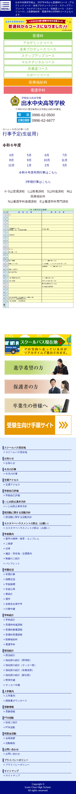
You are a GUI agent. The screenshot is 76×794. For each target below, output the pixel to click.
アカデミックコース (38, 43)
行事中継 (10, 609)
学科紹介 (10, 619)
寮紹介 (9, 594)
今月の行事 (12, 473)
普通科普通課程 (14, 634)
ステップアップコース (38, 56)
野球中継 (10, 680)
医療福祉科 (38, 82)
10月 (47, 160)
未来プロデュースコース (38, 49)
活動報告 (10, 743)
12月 (11, 165)
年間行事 (10, 574)
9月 (29, 160)
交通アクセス (13, 484)
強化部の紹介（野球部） (19, 660)
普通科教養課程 (14, 629)
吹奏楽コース (38, 68)
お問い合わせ (13, 753)
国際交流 (10, 579)
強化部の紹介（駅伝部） (19, 675)
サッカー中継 (13, 685)
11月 (65, 160)
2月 (47, 165)
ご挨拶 (9, 543)
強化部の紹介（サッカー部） (21, 665)
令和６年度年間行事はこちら (38, 172)
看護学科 (38, 90)
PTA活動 (10, 727)
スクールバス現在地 (16, 452)
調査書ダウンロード (16, 700)
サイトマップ (13, 775)
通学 (8, 599)
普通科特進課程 (14, 624)
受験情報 (10, 711)
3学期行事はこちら (38, 181)
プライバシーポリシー (18, 764)
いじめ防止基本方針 (16, 506)
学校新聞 (10, 584)
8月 (11, 160)
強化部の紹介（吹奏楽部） (20, 670)
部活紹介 (10, 655)
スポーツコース (38, 75)
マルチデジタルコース (38, 62)
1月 (29, 165)
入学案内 (10, 695)
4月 (11, 155)
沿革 (8, 548)
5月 (29, 155)
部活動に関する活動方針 (19, 517)
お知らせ (10, 463)
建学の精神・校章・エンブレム (22, 538)
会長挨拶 (10, 738)
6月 (47, 155)
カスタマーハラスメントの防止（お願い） (28, 528)
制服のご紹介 (13, 558)
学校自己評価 (13, 495)
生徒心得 (10, 589)
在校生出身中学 (14, 604)
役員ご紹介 (12, 722)
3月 (64, 165)
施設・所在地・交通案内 (19, 553)
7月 (64, 155)
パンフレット (13, 563)
